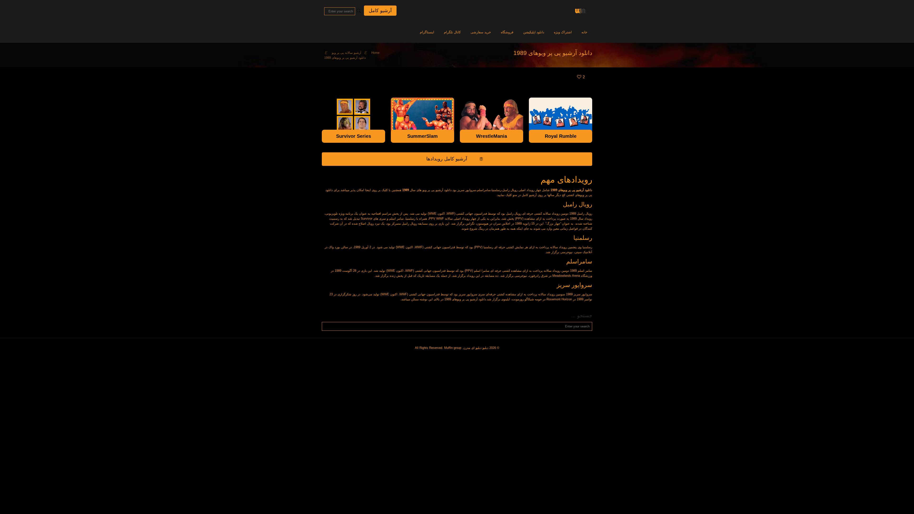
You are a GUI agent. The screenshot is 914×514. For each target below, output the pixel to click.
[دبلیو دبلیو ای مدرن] (580, 10)
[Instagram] (458, 355)
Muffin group (452, 348)
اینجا (368, 190)
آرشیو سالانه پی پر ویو (346, 52)
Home (375, 52)
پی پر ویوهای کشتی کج (577, 195)
